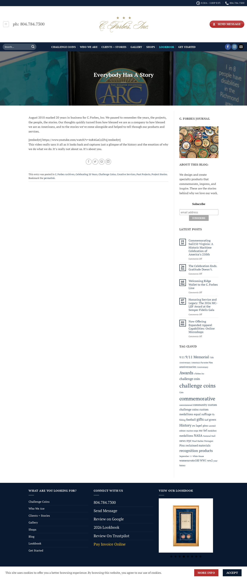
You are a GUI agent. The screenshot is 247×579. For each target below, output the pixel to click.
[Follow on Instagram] (234, 47)
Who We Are (88, 47)
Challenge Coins (63, 47)
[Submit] (33, 47)
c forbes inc (199, 373)
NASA (198, 435)
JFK (193, 426)
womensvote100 (189, 460)
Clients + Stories (113, 47)
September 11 (185, 456)
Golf (206, 420)
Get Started (187, 47)
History (185, 425)
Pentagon (208, 441)
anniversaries (187, 367)
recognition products (196, 450)
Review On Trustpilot (111, 535)
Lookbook (35, 543)
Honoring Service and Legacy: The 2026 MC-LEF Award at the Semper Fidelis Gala (203, 305)
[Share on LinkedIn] (108, 162)
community (200, 405)
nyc (188, 440)
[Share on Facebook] (89, 162)
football (191, 419)
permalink (49, 178)
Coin (181, 392)
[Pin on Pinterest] (102, 162)
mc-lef (203, 430)
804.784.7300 (105, 502)
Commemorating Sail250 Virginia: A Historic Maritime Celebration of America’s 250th (201, 247)
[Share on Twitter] (95, 162)
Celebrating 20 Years (86, 174)
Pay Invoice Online (110, 544)
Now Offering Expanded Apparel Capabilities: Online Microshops (202, 327)
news (182, 441)
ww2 (210, 460)
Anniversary (202, 367)
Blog (31, 537)
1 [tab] (171, 556)
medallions (186, 435)
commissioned (185, 405)
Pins (182, 445)
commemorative (197, 398)
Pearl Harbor (198, 441)
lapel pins (202, 425)
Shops (150, 47)
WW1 (203, 460)
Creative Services (126, 174)
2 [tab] (175, 556)
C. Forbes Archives (64, 174)
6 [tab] (192, 556)
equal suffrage (203, 414)
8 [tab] (200, 556)
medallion (212, 431)
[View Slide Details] (186, 525)
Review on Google (109, 519)
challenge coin (189, 379)
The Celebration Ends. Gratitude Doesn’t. (203, 267)
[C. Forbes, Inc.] (123, 24)
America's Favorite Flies (202, 362)
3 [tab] (180, 556)
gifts (200, 419)
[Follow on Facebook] (228, 47)
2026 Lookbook (106, 527)
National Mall (209, 436)
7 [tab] (196, 556)
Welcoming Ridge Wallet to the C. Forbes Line (203, 284)
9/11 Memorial (197, 356)
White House (198, 456)
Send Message (105, 510)
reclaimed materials (198, 445)
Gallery (136, 47)
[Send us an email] (241, 47)
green (212, 419)
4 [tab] (184, 556)
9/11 (182, 357)
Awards (186, 373)
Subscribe (198, 204)
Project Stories (159, 174)
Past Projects (143, 174)
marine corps (192, 431)
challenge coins (197, 385)
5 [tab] (188, 556)
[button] (6, 24)
